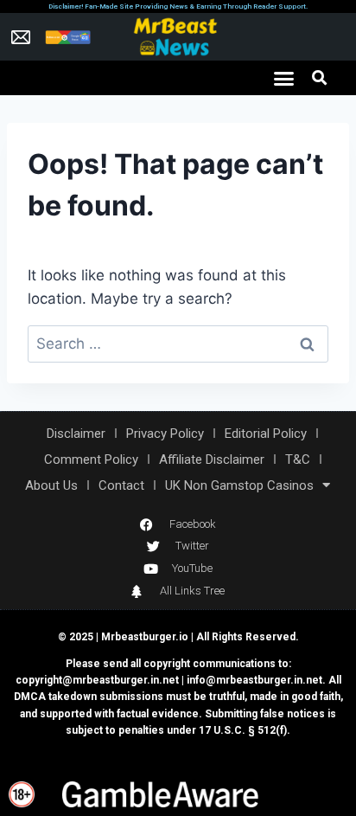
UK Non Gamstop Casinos (239, 485)
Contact (121, 485)
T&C (297, 459)
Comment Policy (91, 459)
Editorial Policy (266, 433)
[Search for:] (178, 343)
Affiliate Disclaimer (211, 459)
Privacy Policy (165, 433)
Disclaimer (76, 433)
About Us (51, 485)
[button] (284, 77)
